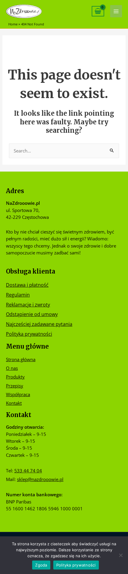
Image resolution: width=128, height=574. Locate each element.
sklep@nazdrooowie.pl (40, 479)
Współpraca (18, 394)
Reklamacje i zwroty (28, 304)
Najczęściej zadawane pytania (39, 323)
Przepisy (14, 386)
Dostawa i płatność (27, 284)
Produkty (15, 377)
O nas (12, 368)
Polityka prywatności (29, 333)
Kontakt (14, 403)
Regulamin (18, 294)
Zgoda (41, 565)
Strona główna (20, 359)
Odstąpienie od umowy (32, 314)
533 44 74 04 (28, 471)
